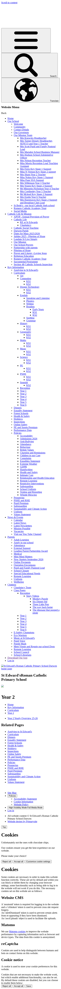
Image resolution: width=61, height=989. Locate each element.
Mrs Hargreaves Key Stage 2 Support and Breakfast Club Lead (38, 201)
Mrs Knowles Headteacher (33, 138)
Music (23, 348)
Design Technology (29, 287)
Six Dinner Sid (40, 601)
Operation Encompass (25, 565)
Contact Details (21, 129)
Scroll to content (9, 2)
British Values (27, 450)
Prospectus (19, 497)
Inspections (19, 421)
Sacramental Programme (26, 261)
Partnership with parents (26, 247)
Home (11, 118)
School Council (21, 652)
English (24, 295)
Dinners (18, 407)
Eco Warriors (20, 635)
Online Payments (22, 562)
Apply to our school (23, 542)
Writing (30, 303)
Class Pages (19, 590)
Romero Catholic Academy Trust (30, 208)
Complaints (25, 458)
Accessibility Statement (25, 799)
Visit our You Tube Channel (27, 534)
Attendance (25, 444)
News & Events (15, 517)
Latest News (20, 523)
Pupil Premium (21, 503)
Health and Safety (29, 472)
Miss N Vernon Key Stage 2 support (38, 171)
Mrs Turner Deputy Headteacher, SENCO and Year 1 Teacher (36, 142)
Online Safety (20, 424)
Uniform (18, 511)
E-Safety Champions (24, 632)
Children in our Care (30, 455)
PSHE (23, 374)
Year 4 (23, 399)
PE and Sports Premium (25, 427)
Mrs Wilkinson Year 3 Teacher (35, 183)
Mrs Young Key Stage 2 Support (36, 185)
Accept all (18, 861)
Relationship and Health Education (37, 478)
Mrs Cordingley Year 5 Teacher (35, 191)
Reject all (7, 861)
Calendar (18, 520)
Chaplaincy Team (22, 587)
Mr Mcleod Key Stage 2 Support (36, 194)
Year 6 (23, 405)
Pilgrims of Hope (22, 250)
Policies (17, 433)
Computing (25, 278)
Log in (11, 660)
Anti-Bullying (27, 441)
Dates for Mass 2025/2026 (27, 233)
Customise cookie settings (38, 861)
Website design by (22, 821)
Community (19, 126)
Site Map (12, 792)
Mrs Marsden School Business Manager (39, 152)
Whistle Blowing (28, 494)
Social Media (20, 211)
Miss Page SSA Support (32, 180)
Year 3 (23, 396)
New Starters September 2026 (28, 559)
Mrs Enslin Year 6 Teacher (33, 197)
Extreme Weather (28, 464)
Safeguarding (26, 486)
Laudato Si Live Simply (25, 239)
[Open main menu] (26, 40)
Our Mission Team (23, 135)
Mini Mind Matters (23, 556)
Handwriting (26, 469)
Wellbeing (19, 582)
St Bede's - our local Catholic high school (34, 205)
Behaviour (25, 447)
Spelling (30, 318)
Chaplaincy (25, 225)
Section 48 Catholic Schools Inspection (33, 264)
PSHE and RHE (22, 500)
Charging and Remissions (32, 452)
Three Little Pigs (41, 604)
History (23, 323)
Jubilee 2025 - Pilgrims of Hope (29, 236)
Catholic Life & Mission (19, 214)
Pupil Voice (19, 641)
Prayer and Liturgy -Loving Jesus (30, 253)
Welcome (18, 124)
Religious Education (24, 256)
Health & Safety (22, 416)
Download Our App (17, 657)
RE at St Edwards (29, 222)
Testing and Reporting (31, 492)
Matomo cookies (17, 931)
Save (28, 986)
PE (21, 365)
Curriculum (19, 273)
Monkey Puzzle (40, 598)
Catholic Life (20, 219)
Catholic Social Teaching (26, 228)
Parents (11, 537)
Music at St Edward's (24, 638)
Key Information (16, 267)
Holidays (18, 419)
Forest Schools (21, 413)
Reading (30, 306)
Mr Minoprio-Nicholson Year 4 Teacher (39, 188)
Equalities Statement (30, 461)
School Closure (21, 570)
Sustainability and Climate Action (30, 509)
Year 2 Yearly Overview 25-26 (23, 718)
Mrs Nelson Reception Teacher (35, 160)
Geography (25, 332)
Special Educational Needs (27, 573)
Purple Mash (20, 643)
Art (21, 275)
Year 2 (23, 393)
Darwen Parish (21, 230)
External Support (22, 548)
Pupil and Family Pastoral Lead (29, 568)
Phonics (30, 301)
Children (12, 584)
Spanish (24, 382)
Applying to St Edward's (26, 270)
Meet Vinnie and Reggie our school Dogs (34, 646)
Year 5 (23, 402)
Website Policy (21, 804)
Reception (25, 388)
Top (4, 827)
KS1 (28, 281)
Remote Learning (28, 480)
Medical (18, 553)
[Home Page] (30, 668)
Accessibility (26, 435)
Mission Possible (22, 528)
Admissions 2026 (28, 438)
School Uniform (28, 489)
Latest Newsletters (23, 525)
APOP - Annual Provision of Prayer (31, 216)
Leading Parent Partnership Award (31, 551)
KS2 (28, 284)
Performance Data (23, 430)
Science (24, 357)
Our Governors (21, 132)
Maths (23, 340)
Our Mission (20, 242)
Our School (13, 121)
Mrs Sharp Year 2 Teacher (33, 174)
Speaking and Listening (38, 298)
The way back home (43, 607)
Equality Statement (23, 410)
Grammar (31, 320)
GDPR (23, 466)
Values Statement (22, 514)
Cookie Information (23, 801)
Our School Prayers (23, 244)
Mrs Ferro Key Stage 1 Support (35, 169)
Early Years (38, 309)
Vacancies (19, 531)
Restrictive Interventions (32, 483)
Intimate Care (26, 475)
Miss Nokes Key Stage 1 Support (36, 177)
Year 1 (23, 391)
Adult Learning (21, 539)
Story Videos (32, 596)
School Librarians (22, 655)
